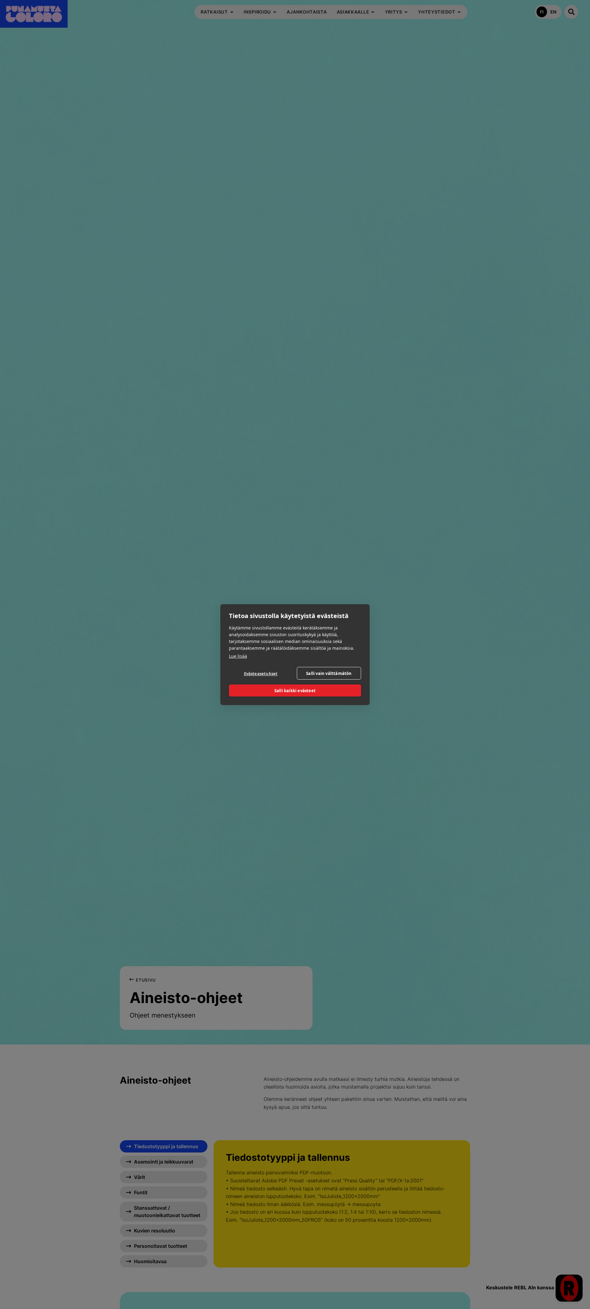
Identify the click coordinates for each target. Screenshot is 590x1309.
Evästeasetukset (261, 673)
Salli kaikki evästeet (295, 690)
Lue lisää (238, 656)
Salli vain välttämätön (329, 673)
